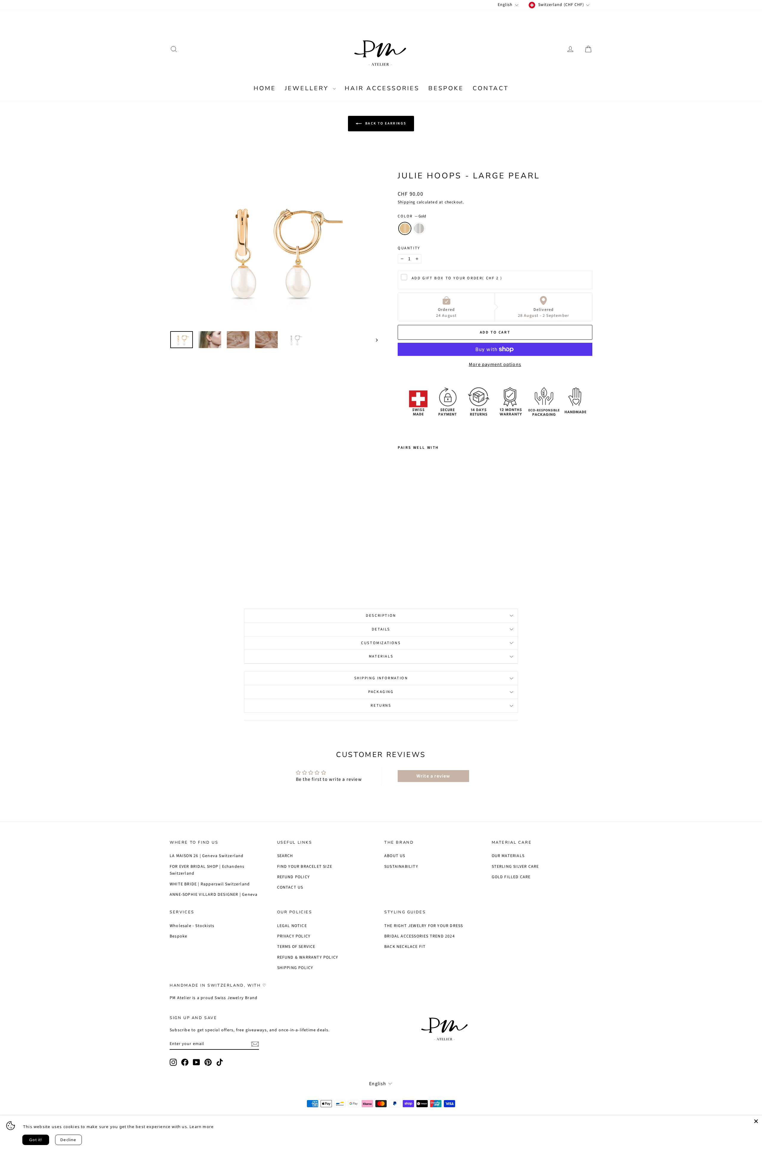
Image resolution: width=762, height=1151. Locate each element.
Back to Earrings (385, 123)
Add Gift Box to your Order (457, 278)
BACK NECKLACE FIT (405, 947)
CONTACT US (290, 887)
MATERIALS (381, 656)
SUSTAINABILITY (401, 867)
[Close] (756, 1121)
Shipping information (381, 678)
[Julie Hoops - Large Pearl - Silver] (410, 568)
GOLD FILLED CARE (511, 877)
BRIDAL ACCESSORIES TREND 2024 (419, 936)
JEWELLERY (308, 88)
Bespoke (178, 936)
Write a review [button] (433, 776)
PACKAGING (381, 691)
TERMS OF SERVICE (296, 947)
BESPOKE (446, 88)
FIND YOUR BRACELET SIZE (304, 867)
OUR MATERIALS (508, 856)
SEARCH (285, 856)
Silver (419, 228)
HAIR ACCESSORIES (382, 88)
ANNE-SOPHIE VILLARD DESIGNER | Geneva (213, 895)
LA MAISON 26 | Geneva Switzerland (207, 856)
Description (381, 615)
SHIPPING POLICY (295, 968)
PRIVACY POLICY (294, 936)
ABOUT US (394, 856)
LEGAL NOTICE (292, 926)
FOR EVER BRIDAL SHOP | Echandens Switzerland (207, 870)
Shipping (407, 202)
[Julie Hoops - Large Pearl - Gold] (402, 568)
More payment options (495, 364)
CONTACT (491, 88)
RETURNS (381, 705)
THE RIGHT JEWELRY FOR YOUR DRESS (423, 926)
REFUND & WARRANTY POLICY (307, 957)
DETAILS (381, 629)
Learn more (202, 1126)
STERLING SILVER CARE (515, 867)
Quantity (409, 248)
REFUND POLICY (293, 877)
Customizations (381, 643)
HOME (265, 88)
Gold (405, 228)
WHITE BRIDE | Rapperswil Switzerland (210, 884)
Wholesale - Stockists (192, 926)
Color (412, 216)
